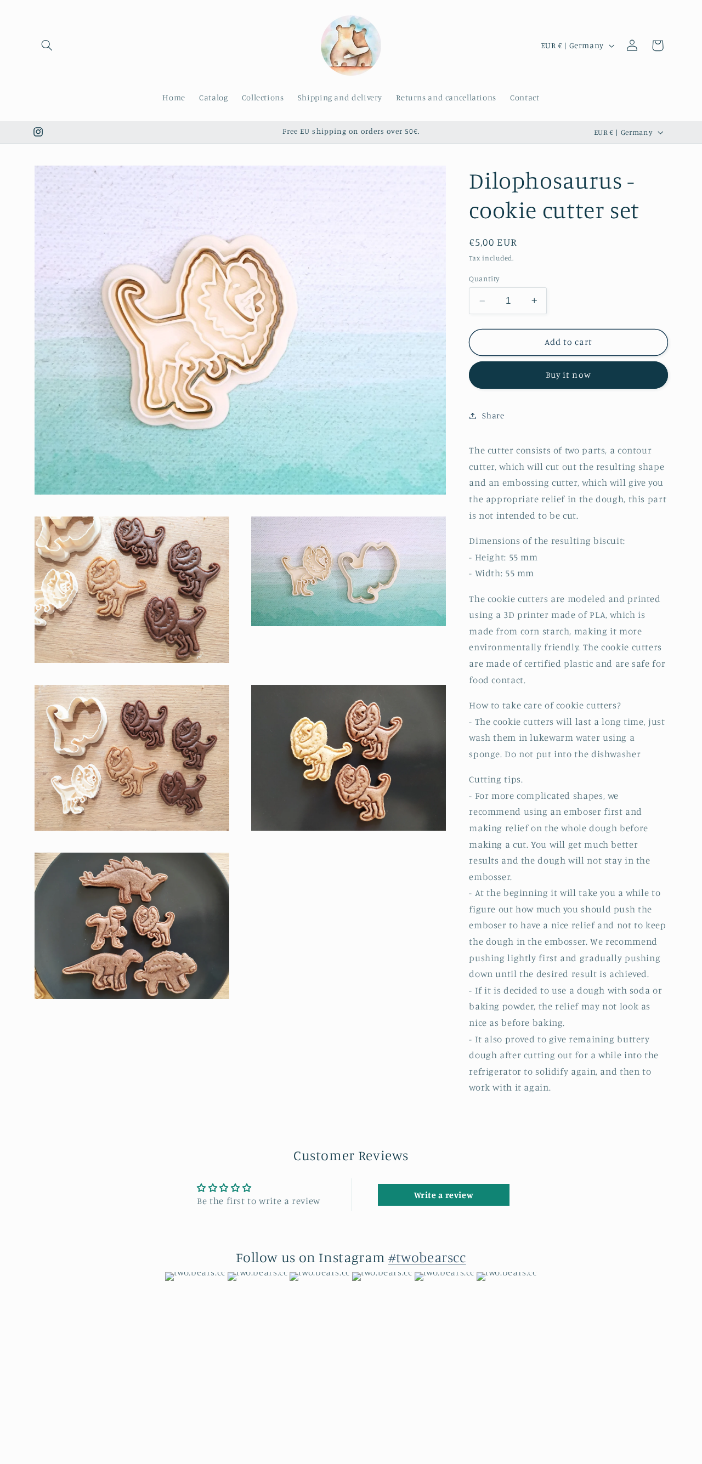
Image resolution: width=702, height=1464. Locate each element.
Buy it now (568, 375)
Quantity (484, 278)
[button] (47, 45)
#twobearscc (427, 1257)
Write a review (444, 1194)
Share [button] (493, 415)
